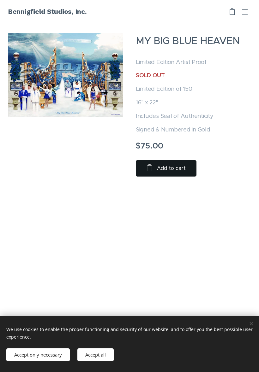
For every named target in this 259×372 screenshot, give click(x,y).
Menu (244, 11)
